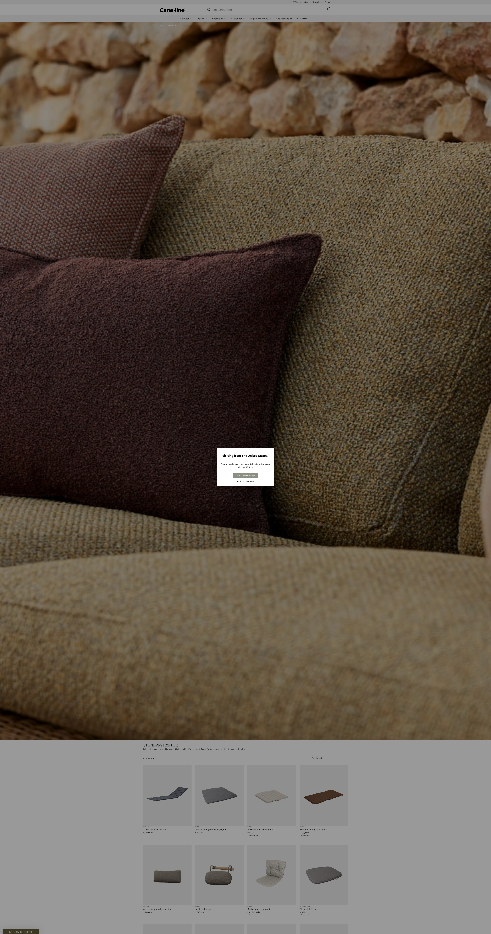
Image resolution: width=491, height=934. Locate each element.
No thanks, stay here (245, 481)
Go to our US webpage (245, 475)
